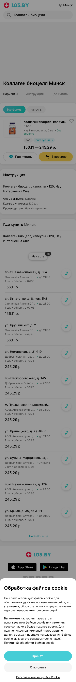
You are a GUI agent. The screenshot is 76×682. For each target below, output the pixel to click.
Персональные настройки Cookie (38, 677)
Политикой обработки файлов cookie (29, 642)
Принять (38, 656)
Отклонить (38, 667)
